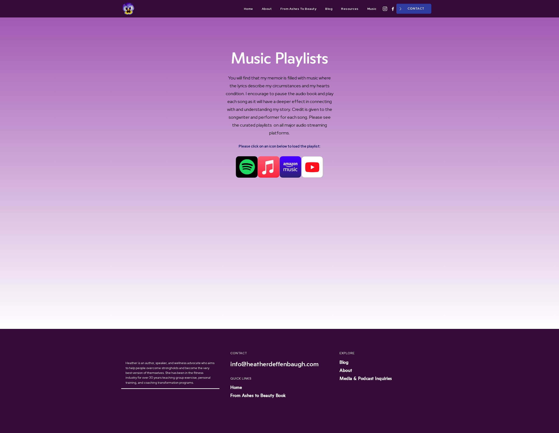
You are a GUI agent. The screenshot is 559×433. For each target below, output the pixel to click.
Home (248, 9)
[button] (437, 9)
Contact (416, 8)
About (267, 9)
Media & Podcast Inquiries (366, 378)
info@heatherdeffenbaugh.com (274, 364)
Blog (328, 9)
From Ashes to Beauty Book (258, 395)
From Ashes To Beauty (298, 9)
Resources (350, 9)
